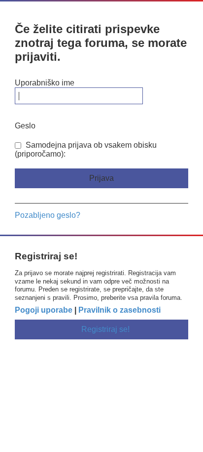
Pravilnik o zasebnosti (119, 310)
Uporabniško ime (44, 83)
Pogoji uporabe (43, 310)
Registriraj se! (105, 329)
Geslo (25, 126)
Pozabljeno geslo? (47, 215)
